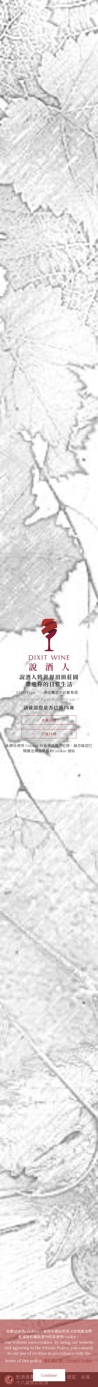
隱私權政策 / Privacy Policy (68, 1360)
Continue (49, 1375)
